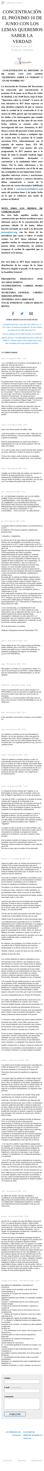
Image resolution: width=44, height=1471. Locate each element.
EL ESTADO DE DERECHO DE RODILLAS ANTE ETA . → (32, 1435)
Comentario (8, 1397)
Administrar (36, 1461)
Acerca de (7, 1461)
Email (31, 313)
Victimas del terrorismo (22, 50)
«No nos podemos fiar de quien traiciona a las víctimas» (22, 334)
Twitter (22, 313)
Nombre (7, 1378)
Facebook (13, 313)
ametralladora (14, 3)
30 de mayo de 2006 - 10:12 (21, 46)
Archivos (22, 1461)
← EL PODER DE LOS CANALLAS (13, 1433)
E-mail (12, 1387)
